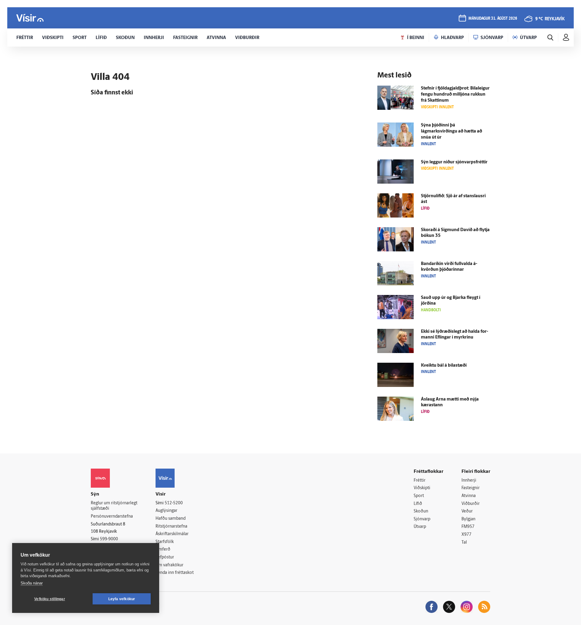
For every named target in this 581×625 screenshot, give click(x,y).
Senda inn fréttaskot (175, 573)
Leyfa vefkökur (121, 599)
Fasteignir (470, 488)
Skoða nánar (32, 583)
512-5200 (174, 503)
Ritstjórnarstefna (171, 526)
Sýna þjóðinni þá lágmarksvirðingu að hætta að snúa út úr (451, 131)
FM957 (467, 527)
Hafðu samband (170, 518)
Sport (419, 496)
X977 (466, 534)
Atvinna (468, 496)
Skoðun (421, 511)
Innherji (468, 480)
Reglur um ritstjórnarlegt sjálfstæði (114, 506)
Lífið (418, 504)
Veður (467, 511)
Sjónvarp (422, 519)
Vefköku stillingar (49, 599)
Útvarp (420, 527)
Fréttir (419, 480)
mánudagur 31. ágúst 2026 (492, 18)
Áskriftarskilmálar (172, 534)
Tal (464, 542)
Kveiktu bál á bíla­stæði (444, 365)
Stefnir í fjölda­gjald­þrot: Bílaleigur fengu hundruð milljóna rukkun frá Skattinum (455, 94)
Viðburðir (470, 504)
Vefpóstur (165, 557)
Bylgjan (468, 519)
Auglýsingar (166, 511)
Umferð (163, 549)
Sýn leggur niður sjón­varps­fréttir (454, 162)
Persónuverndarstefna (112, 516)
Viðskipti (422, 488)
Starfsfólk (165, 542)
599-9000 (109, 539)
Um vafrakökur (169, 565)
